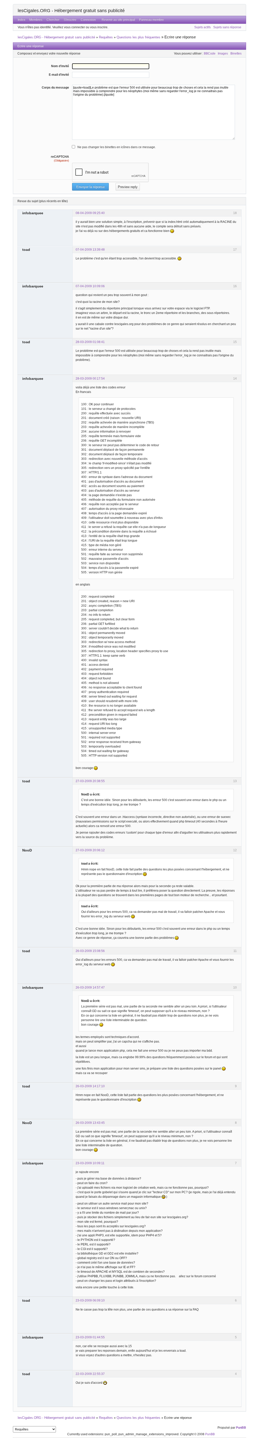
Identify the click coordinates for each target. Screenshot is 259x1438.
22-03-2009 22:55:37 (90, 1374)
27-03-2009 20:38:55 (90, 781)
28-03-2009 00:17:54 (90, 378)
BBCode (209, 53)
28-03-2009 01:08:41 (90, 342)
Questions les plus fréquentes (138, 37)
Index (21, 19)
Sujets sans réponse (227, 27)
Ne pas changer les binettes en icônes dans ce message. (116, 147)
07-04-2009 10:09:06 (90, 286)
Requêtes (106, 37)
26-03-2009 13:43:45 (90, 1123)
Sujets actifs (202, 27)
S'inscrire (70, 19)
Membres (35, 19)
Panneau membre (151, 19)
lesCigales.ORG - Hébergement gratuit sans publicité (71, 10)
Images (223, 53)
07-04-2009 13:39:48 (90, 249)
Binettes (236, 53)
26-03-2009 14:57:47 (90, 987)
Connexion (88, 19)
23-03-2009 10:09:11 (90, 1163)
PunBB (241, 1427)
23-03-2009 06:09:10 (90, 1300)
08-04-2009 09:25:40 (90, 213)
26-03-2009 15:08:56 (90, 951)
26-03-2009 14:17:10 (90, 1086)
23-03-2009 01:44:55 (90, 1337)
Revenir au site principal (118, 19)
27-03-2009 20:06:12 (90, 850)
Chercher (53, 19)
